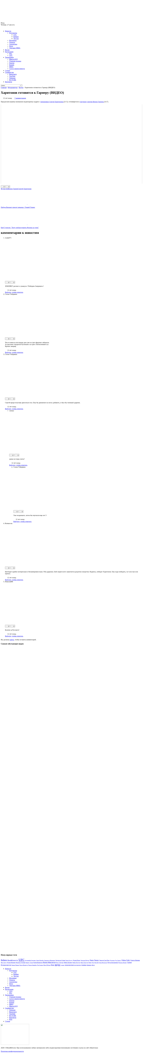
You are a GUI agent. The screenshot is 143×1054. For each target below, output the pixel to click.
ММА (11, 67)
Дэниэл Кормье (135, 960)
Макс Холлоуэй (84, 962)
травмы (83, 965)
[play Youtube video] (71, 144)
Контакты (8, 82)
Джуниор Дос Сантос (115, 960)
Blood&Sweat (12, 960)
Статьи (7, 70)
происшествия (69, 965)
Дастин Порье (76, 960)
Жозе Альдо (4, 962)
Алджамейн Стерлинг (30, 960)
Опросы (12, 42)
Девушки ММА (14, 48)
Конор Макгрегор (49, 962)
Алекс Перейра (40, 960)
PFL (10, 53)
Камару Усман (29, 962)
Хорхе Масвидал (23, 965)
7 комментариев (20, 98)
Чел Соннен (40, 965)
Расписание (9, 52)
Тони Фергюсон (103, 962)
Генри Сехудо (69, 960)
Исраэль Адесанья (20, 962)
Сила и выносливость (17, 69)
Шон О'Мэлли (46, 965)
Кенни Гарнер (13, 189)
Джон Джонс (94, 960)
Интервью (13, 40)
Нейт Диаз (91, 962)
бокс (52, 965)
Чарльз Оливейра (32, 965)
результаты (77, 965)
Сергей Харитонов (24, 189)
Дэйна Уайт (125, 960)
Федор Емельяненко (113, 962)
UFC (15, 35)
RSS (10, 1019)
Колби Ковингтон (38, 962)
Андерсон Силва (60, 960)
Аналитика (13, 44)
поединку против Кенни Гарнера (92, 102)
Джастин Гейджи (85, 960)
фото (93, 965)
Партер (11, 63)
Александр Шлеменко (49, 960)
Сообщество (9, 72)
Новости (8, 31)
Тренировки (9, 57)
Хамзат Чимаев (15, 965)
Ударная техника (15, 61)
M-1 (2, 189)
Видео (7, 50)
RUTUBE (12, 80)
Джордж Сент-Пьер (104, 960)
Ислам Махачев (11, 962)
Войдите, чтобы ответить (14, 292)
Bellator (16, 37)
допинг (62, 965)
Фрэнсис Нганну (122, 962)
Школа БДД (13, 59)
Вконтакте (13, 74)
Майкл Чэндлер (76, 962)
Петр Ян (96, 962)
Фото (11, 46)
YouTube (12, 76)
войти (12, 640)
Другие (16, 38)
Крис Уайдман (59, 962)
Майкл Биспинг (68, 962)
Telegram (12, 78)
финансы (89, 965)
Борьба (11, 65)
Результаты (13, 33)
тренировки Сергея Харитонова (52, 102)
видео (6, 189)
